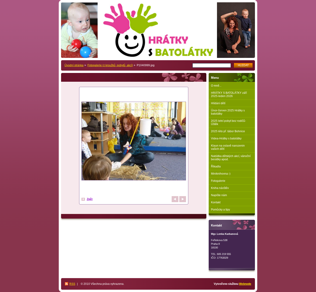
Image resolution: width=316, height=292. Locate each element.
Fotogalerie (218, 180)
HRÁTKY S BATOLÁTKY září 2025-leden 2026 (229, 94)
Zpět (90, 199)
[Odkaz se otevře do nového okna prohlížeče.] (133, 142)
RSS (72, 284)
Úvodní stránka (74, 65)
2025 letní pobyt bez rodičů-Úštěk (228, 122)
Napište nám (219, 195)
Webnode (245, 284)
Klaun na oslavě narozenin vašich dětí (228, 147)
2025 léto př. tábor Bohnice (228, 131)
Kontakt (215, 202)
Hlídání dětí (218, 103)
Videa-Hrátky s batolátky (226, 138)
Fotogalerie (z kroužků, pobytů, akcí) (110, 65)
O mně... (216, 85)
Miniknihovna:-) (220, 173)
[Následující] (182, 199)
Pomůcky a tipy (220, 209)
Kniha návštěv (220, 188)
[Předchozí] (175, 199)
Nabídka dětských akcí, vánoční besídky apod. (231, 157)
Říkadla (216, 166)
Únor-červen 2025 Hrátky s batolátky (228, 112)
